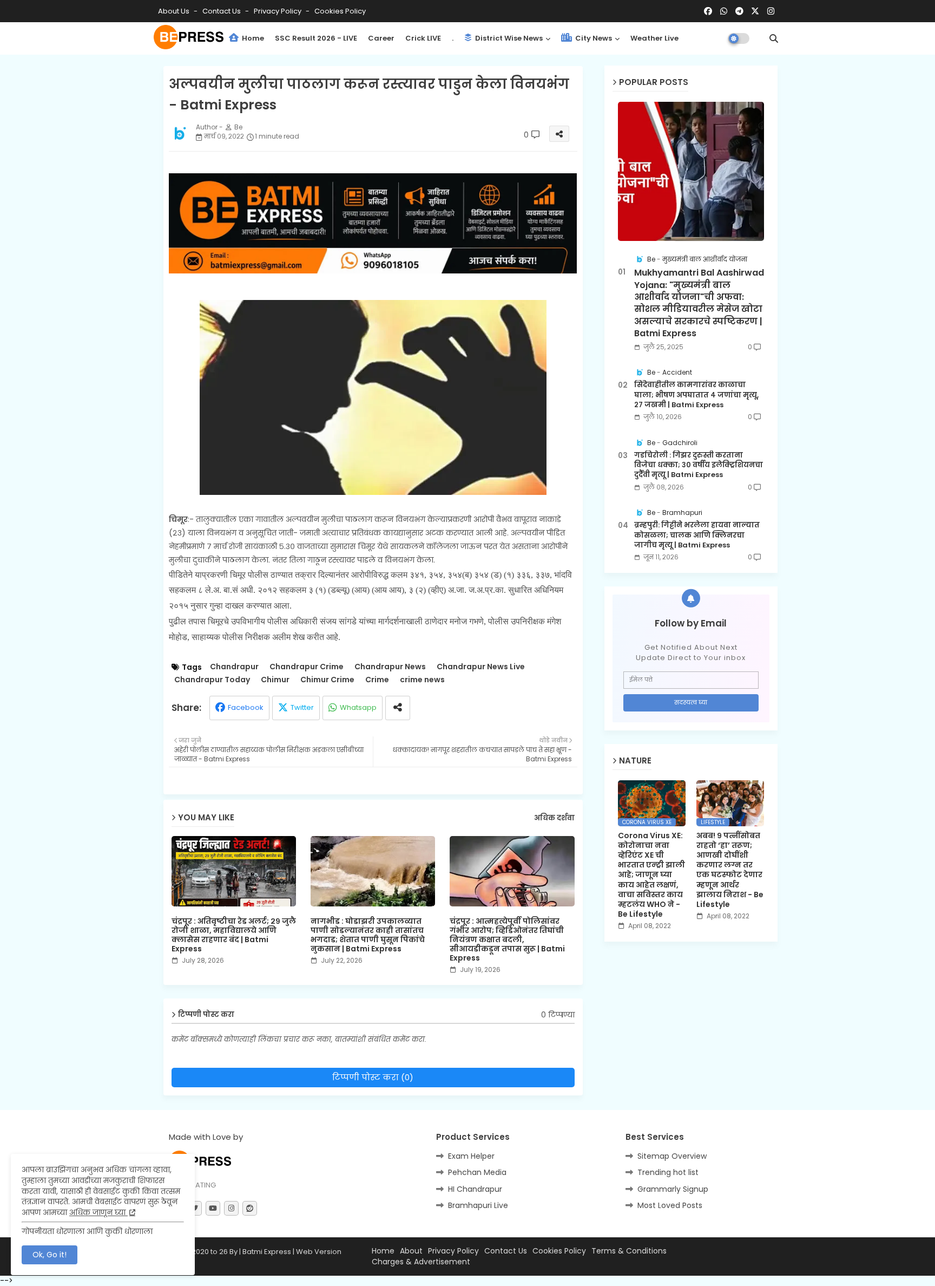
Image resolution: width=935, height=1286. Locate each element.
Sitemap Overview (672, 1156)
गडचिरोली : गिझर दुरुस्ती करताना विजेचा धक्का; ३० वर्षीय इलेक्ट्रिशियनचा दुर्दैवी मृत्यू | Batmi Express (698, 465)
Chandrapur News (390, 667)
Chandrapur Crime (306, 667)
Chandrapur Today (212, 680)
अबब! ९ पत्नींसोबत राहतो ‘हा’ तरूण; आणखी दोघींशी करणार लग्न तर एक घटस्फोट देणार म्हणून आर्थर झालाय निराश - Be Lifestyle (729, 870)
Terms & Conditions (629, 1251)
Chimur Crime (327, 680)
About (411, 1251)
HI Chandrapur (475, 1189)
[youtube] (213, 1208)
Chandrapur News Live (481, 667)
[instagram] (771, 11)
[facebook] (708, 11)
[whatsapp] (723, 11)
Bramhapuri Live (478, 1205)
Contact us (222, 11)
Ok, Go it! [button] (49, 1254)
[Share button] (397, 708)
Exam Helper (471, 1156)
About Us (174, 11)
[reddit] (249, 1208)
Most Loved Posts (669, 1205)
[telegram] (739, 11)
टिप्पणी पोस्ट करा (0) (372, 1077)
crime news (422, 680)
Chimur (275, 680)
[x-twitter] (755, 11)
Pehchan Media (477, 1172)
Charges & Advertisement (421, 1262)
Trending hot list (668, 1172)
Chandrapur (234, 667)
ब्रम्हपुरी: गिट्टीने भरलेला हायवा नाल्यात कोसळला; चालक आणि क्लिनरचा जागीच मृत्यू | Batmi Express (697, 535)
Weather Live (654, 38)
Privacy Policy (278, 11)
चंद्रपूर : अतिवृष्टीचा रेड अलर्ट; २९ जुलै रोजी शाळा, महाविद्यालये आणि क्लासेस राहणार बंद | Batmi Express (234, 935)
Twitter (302, 707)
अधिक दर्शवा (554, 818)
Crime (377, 680)
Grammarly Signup (672, 1189)
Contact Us (505, 1251)
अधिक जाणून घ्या (98, 1212)
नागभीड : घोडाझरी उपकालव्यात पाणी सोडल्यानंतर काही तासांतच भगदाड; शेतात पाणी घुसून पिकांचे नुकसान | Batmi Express (368, 935)
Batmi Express (266, 1251)
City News (593, 38)
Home (252, 38)
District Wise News (508, 38)
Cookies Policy (340, 11)
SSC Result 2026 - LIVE (316, 38)
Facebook (246, 707)
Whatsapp (358, 707)
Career (381, 38)
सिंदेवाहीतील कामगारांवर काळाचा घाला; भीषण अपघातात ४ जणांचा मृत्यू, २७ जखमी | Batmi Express (696, 394)
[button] (774, 38)
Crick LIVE (423, 38)
